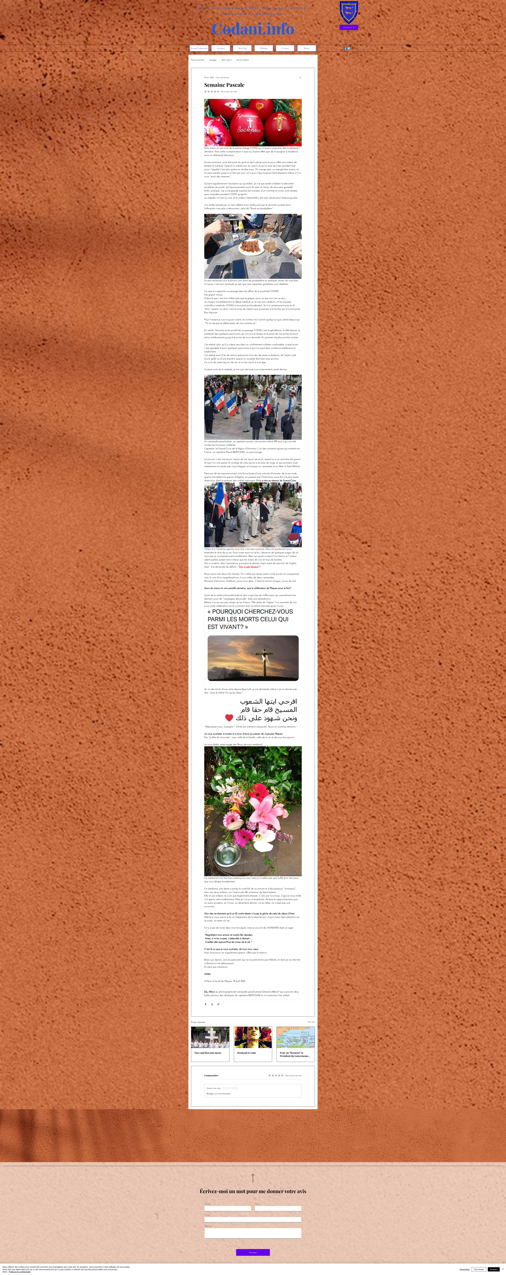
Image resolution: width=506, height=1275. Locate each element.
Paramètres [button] (464, 1269)
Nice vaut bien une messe (207, 1052)
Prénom (208, 1204)
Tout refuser (479, 1269)
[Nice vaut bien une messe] (210, 1037)
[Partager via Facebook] (205, 1004)
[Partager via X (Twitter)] (212, 1004)
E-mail (207, 1215)
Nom (257, 1204)
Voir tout (311, 1022)
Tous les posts (197, 60)
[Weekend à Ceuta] (253, 1037)
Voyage (213, 60)
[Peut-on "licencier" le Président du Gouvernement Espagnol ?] (296, 1037)
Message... (209, 1226)
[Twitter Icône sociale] (348, 48)
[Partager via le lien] (218, 1004)
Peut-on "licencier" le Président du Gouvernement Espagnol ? (295, 1054)
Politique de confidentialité (20, 1271)
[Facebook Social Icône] (345, 48)
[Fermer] (502, 1269)
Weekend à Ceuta (246, 1052)
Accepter (493, 1269)
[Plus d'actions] (300, 77)
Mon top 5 (226, 60)
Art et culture (243, 60)
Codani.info (253, 28)
